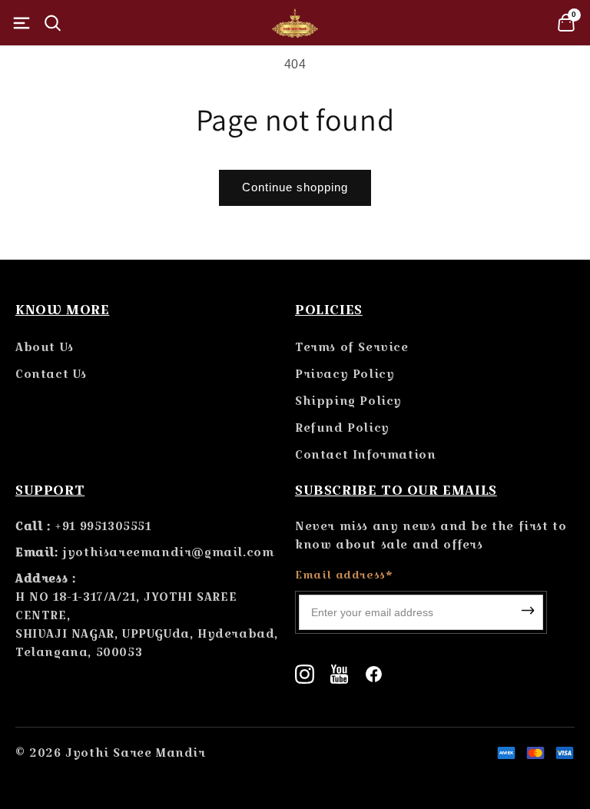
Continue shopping (295, 187)
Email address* (344, 574)
